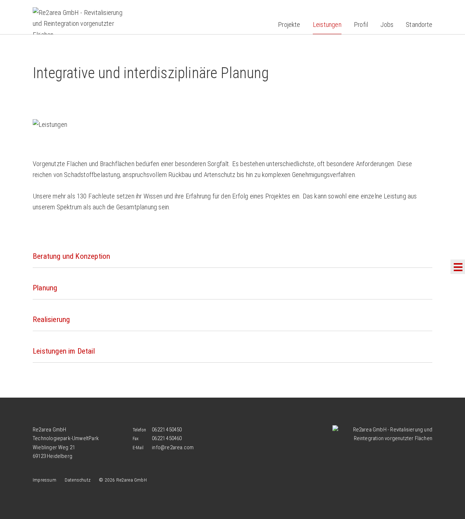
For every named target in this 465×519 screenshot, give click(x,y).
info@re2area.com (173, 447)
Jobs (386, 24)
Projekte (289, 24)
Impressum (44, 480)
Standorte (419, 24)
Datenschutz (77, 480)
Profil (361, 24)
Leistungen (327, 24)
